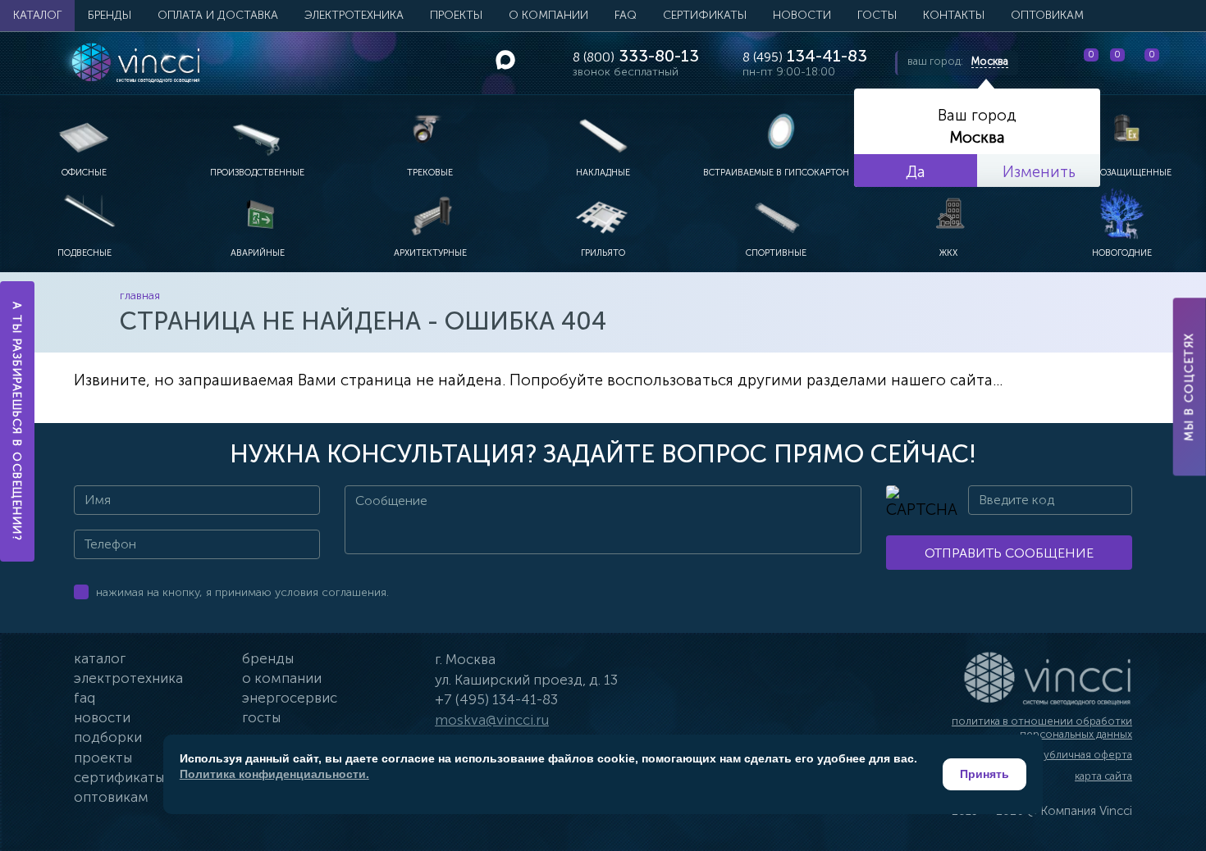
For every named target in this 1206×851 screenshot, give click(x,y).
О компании (548, 15)
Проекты (456, 15)
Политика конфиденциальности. (274, 773)
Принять (984, 773)
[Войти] (1180, 63)
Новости (802, 15)
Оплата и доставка (218, 15)
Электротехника (354, 15)
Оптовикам (1047, 15)
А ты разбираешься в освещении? (18, 421)
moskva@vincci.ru (492, 720)
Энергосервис (289, 697)
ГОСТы (877, 15)
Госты (261, 717)
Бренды (109, 15)
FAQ (625, 15)
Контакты (953, 15)
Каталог (37, 15)
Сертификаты (705, 15)
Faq (84, 697)
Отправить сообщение (1009, 553)
